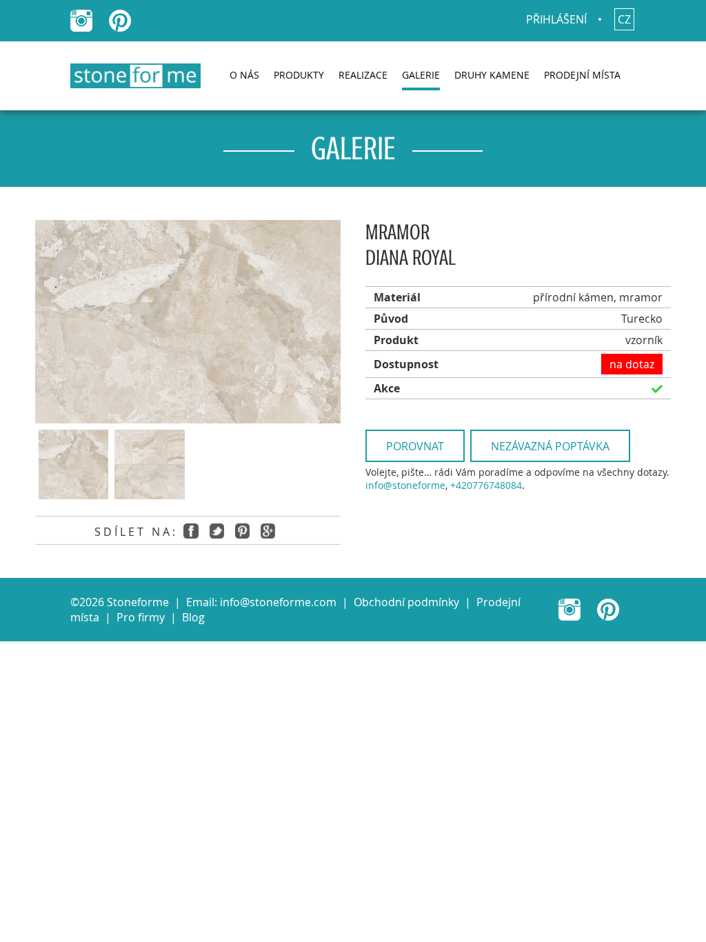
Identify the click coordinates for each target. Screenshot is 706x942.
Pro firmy (141, 617)
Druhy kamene (492, 74)
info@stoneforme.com (278, 602)
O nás (244, 74)
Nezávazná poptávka (550, 446)
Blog (193, 617)
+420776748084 (486, 485)
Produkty (299, 74)
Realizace (363, 74)
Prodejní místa (582, 74)
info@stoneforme (405, 485)
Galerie (421, 74)
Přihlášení (556, 19)
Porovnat (415, 446)
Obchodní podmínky (406, 602)
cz (624, 19)
